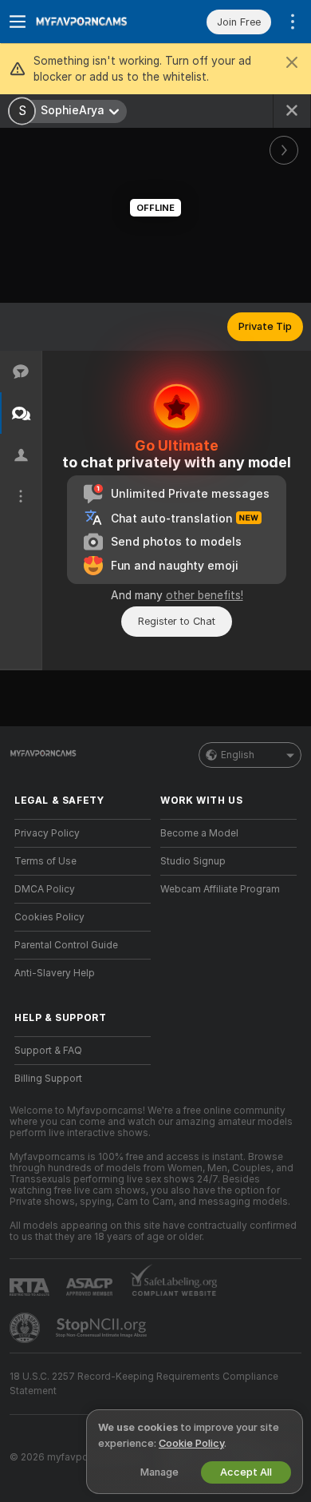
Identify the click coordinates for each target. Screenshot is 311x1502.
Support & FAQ (48, 1050)
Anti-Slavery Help (54, 973)
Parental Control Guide (66, 945)
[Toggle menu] (17, 21)
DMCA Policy (44, 889)
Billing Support (48, 1078)
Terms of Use (45, 861)
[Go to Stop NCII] (103, 1327)
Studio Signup (193, 861)
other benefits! (204, 595)
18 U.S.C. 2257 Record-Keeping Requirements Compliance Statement (144, 1384)
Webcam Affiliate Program (220, 889)
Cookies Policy (49, 917)
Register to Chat (176, 621)
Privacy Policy (47, 833)
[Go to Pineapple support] (26, 1328)
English (237, 755)
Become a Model (199, 833)
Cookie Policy (191, 1443)
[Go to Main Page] (95, 21)
